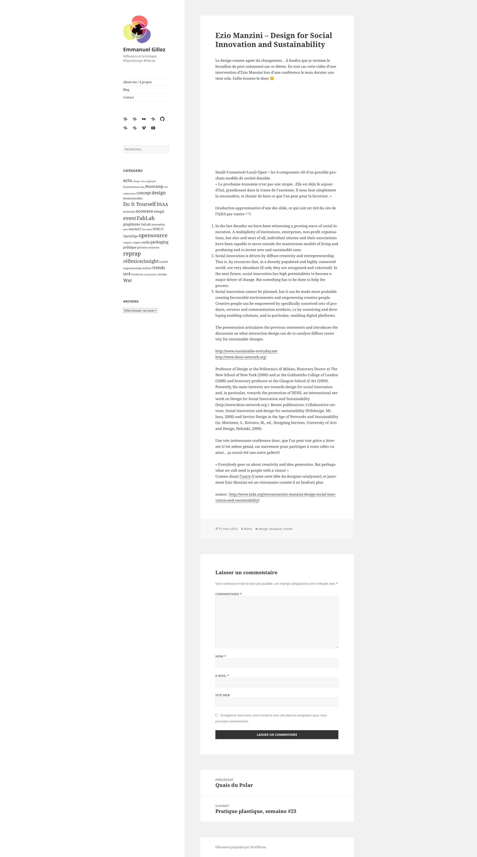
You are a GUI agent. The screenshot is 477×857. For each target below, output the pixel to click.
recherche (153, 247)
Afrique (136, 181)
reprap (132, 253)
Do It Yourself (139, 204)
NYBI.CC (158, 229)
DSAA (162, 204)
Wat (127, 280)
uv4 (126, 274)
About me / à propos (137, 82)
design (159, 192)
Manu (248, 529)
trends (158, 267)
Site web (222, 695)
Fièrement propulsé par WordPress (240, 847)
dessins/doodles (133, 198)
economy (129, 211)
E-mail (222, 676)
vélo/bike (162, 274)
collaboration (129, 193)
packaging (159, 242)
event (129, 218)
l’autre (245, 476)
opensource (153, 235)
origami (127, 242)
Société (163, 262)
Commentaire (228, 594)
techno (147, 268)
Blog (126, 90)
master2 (135, 229)
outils (145, 242)
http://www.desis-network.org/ (240, 357)
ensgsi (159, 211)
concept (144, 192)
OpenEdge (130, 236)
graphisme (131, 224)
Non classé (147, 229)
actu (127, 180)
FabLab (146, 217)
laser (125, 229)
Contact (128, 97)
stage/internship (132, 268)
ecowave (144, 211)
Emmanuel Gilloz (144, 49)
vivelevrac (137, 274)
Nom (220, 656)
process (142, 247)
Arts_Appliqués (148, 181)
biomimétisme (131, 187)
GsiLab (146, 224)
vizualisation (150, 274)
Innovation (158, 224)
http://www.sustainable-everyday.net (246, 351)
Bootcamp (154, 186)
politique (129, 247)
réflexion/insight (140, 261)
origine (136, 242)
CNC (166, 187)
